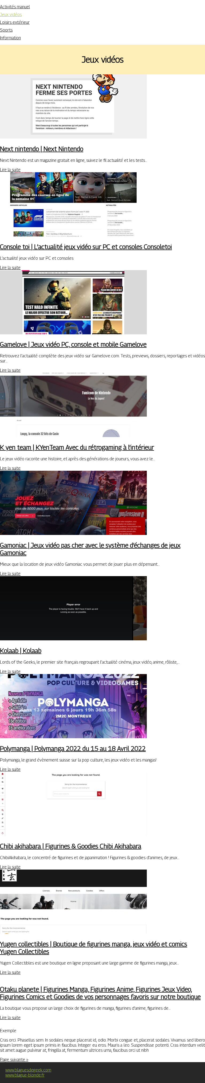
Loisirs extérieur (15, 22)
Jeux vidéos (11, 14)
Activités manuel (15, 6)
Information (10, 37)
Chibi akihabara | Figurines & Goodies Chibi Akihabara (70, 846)
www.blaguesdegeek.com (28, 1070)
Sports (6, 30)
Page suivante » (14, 1059)
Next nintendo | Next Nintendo (41, 148)
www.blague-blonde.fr (25, 1075)
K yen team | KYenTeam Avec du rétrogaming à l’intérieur (77, 447)
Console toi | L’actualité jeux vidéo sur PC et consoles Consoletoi (86, 246)
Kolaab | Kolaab (20, 650)
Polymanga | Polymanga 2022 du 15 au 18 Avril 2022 (73, 748)
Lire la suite (10, 169)
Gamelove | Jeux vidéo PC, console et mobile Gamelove (73, 344)
